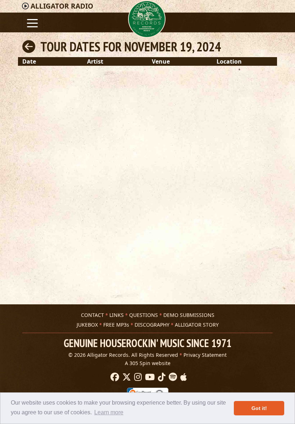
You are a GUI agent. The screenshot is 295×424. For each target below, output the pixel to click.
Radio (62, 6)
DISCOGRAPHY (152, 324)
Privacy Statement (205, 354)
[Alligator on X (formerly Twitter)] (126, 377)
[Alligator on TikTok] (160, 377)
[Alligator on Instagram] (137, 377)
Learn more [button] (108, 412)
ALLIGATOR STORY (197, 324)
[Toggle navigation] (32, 22)
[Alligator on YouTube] (149, 377)
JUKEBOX (87, 324)
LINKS (116, 315)
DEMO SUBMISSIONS (188, 315)
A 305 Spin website (148, 363)
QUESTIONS (143, 315)
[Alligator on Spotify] (172, 377)
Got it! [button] (259, 408)
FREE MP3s (116, 324)
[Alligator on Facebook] (114, 377)
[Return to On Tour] (28, 46)
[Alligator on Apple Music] (182, 377)
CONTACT (92, 315)
